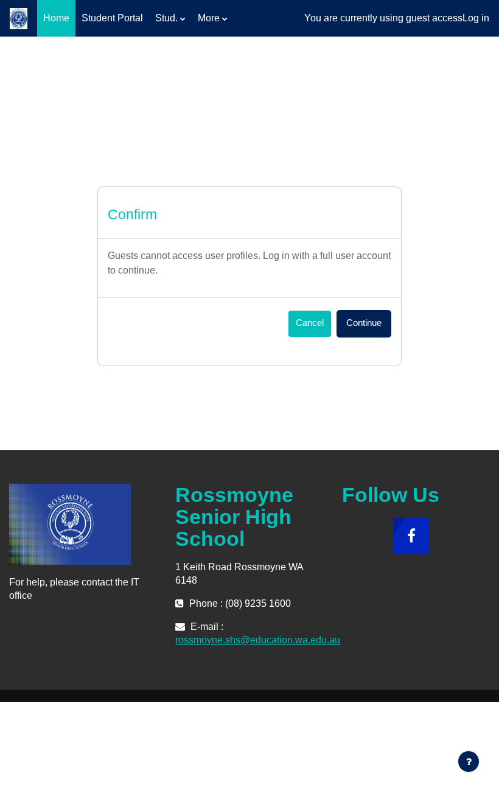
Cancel (310, 323)
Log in (475, 18)
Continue (364, 323)
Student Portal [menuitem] (112, 18)
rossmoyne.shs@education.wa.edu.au (257, 640)
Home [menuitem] (56, 18)
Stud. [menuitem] (166, 18)
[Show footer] (469, 762)
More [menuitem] (209, 18)
